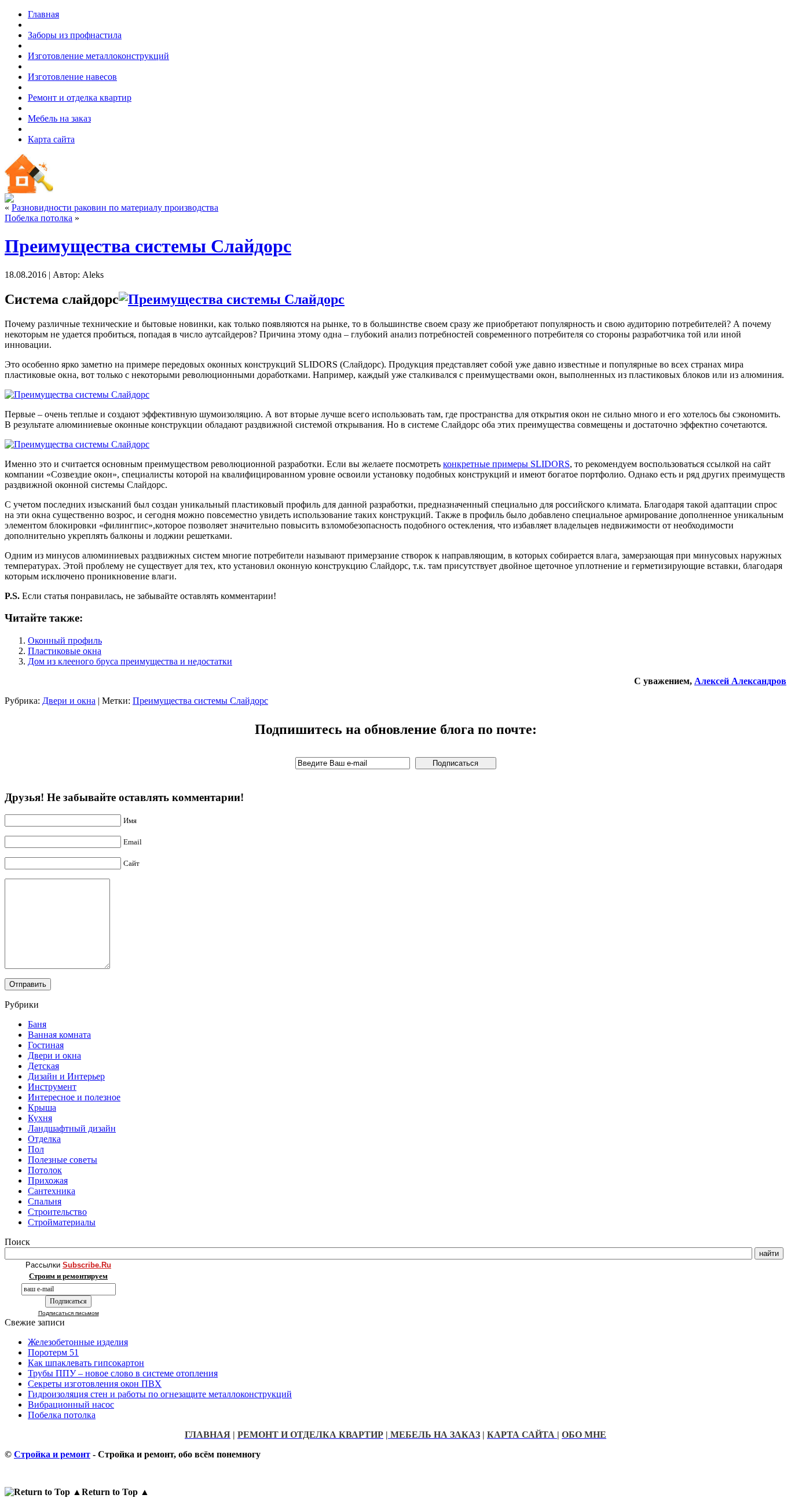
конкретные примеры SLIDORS (506, 464)
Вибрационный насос (71, 1404)
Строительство (57, 1212)
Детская (43, 1066)
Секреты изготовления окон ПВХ (95, 1384)
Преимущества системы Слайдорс (148, 246)
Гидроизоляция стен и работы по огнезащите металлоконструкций (160, 1394)
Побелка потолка (38, 218)
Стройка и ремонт (52, 1454)
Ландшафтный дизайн (72, 1128)
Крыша (42, 1107)
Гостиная (46, 1045)
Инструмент (52, 1087)
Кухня (40, 1118)
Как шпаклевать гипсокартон (86, 1363)
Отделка (44, 1139)
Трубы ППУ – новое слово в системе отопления (123, 1373)
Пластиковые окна (64, 651)
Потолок (45, 1170)
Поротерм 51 (53, 1352)
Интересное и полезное (74, 1097)
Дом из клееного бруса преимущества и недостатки (130, 661)
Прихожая (48, 1180)
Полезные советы (62, 1160)
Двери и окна (69, 701)
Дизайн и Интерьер (66, 1076)
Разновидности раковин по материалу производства (115, 207)
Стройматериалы (62, 1222)
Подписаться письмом (68, 1313)
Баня (37, 1024)
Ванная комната (59, 1035)
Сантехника (51, 1191)
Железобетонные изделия (78, 1342)
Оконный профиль (65, 640)
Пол (36, 1149)
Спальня (44, 1201)
